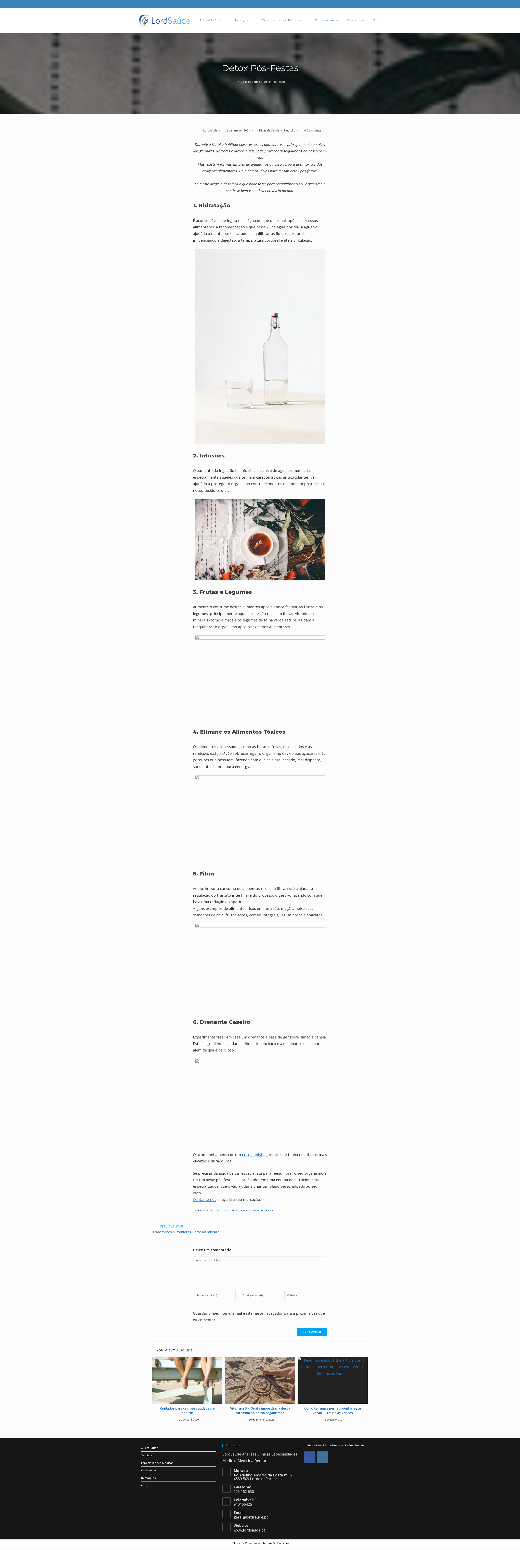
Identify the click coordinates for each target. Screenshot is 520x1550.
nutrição (267, 1210)
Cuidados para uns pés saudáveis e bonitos (187, 1410)
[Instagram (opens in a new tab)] (379, 4)
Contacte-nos (204, 1199)
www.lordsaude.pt (249, 1530)
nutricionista (253, 1154)
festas (247, 1210)
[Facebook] (309, 1457)
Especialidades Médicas (157, 1463)
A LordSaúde (149, 1448)
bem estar (206, 1210)
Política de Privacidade (245, 1543)
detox (218, 1210)
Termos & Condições (276, 1543)
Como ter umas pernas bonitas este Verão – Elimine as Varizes (332, 1410)
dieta (226, 1210)
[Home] (236, 82)
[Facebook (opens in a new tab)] (373, 4)
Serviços (147, 1455)
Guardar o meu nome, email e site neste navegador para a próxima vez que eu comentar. (259, 1316)
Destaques (148, 1478)
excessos (236, 1210)
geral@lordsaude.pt (251, 1517)
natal (256, 1210)
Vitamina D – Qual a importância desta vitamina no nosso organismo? (260, 1410)
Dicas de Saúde (269, 130)
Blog (144, 1485)
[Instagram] (322, 1457)
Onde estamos (151, 1470)
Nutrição (289, 130)
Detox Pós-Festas (275, 82)
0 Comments (312, 130)
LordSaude (210, 130)
